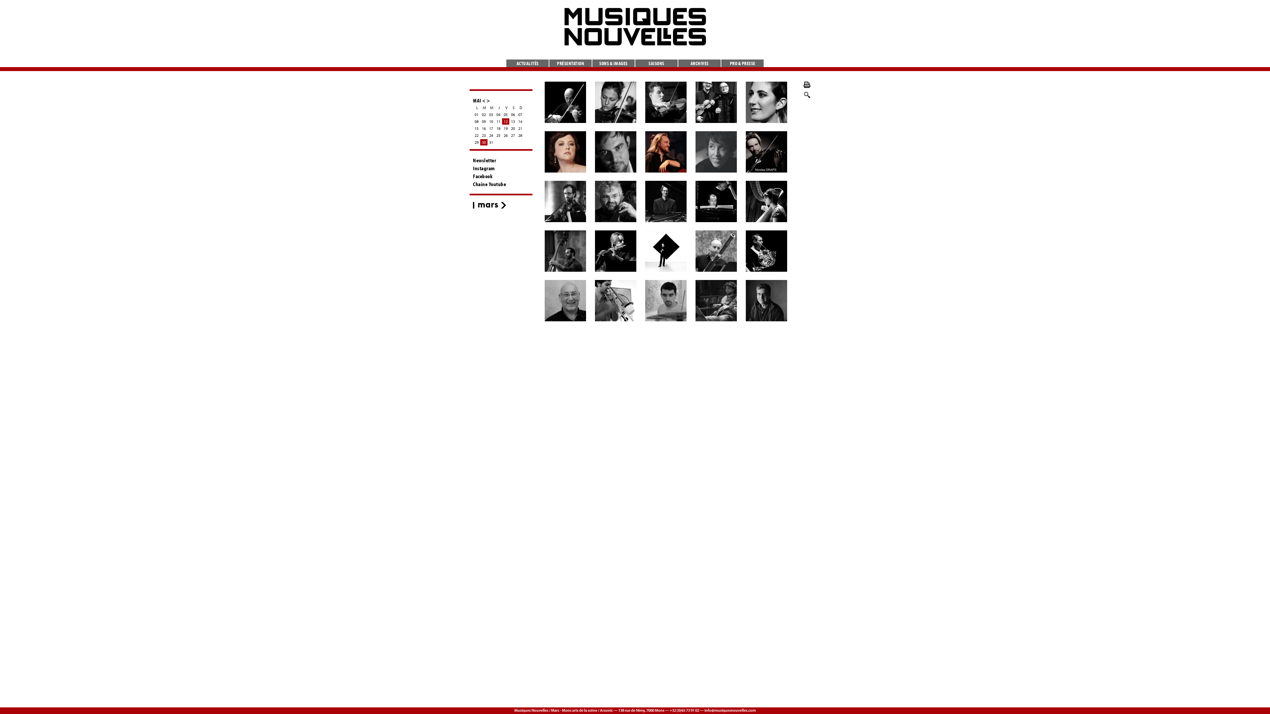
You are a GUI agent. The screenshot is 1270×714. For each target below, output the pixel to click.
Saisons (656, 63)
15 (477, 128)
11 (498, 121)
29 (477, 142)
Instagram (484, 168)
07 (520, 114)
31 (491, 142)
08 (477, 121)
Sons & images (613, 63)
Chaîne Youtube (489, 184)
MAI (477, 100)
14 (520, 121)
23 (484, 135)
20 (513, 128)
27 (513, 135)
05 (506, 114)
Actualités (528, 63)
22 (477, 135)
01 (477, 114)
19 (506, 128)
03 (491, 114)
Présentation (570, 63)
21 (520, 128)
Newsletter (484, 160)
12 (506, 121)
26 (506, 135)
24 (491, 135)
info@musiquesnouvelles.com (730, 710)
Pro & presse (742, 63)
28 (520, 135)
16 (484, 128)
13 (513, 121)
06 (513, 114)
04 (498, 114)
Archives (700, 63)
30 (484, 142)
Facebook (482, 176)
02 (484, 114)
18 (498, 128)
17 (491, 128)
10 (491, 121)
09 (484, 121)
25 (498, 135)
